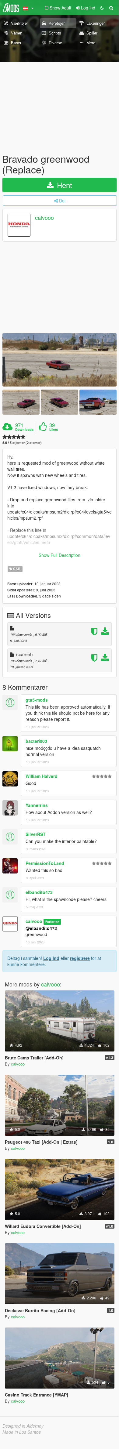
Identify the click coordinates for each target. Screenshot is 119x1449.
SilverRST (36, 834)
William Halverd (42, 776)
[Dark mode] (102, 7)
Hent (63, 185)
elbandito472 (39, 892)
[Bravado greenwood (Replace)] (59, 360)
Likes (53, 429)
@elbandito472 (41, 928)
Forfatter (52, 921)
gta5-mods (37, 700)
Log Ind (51, 958)
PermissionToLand (45, 863)
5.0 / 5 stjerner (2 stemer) (22, 442)
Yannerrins (37, 805)
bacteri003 (36, 741)
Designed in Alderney (23, 1426)
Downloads (24, 429)
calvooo (44, 218)
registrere (80, 958)
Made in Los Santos (21, 1432)
